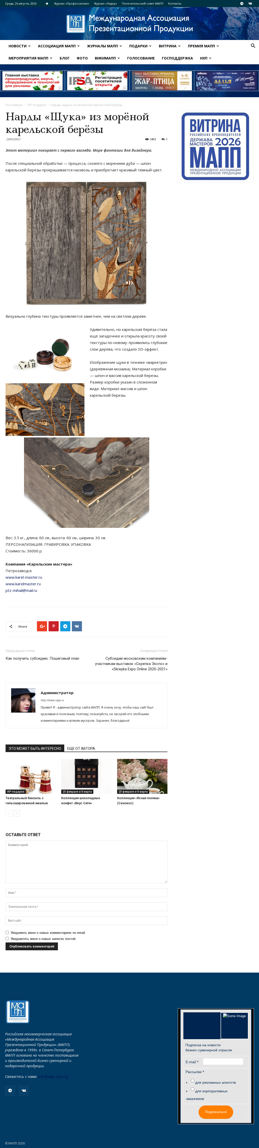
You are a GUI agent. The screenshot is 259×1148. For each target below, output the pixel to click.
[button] (253, 46)
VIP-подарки (37, 105)
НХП (203, 58)
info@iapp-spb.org (53, 1076)
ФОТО (82, 58)
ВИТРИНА (168, 46)
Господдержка (177, 58)
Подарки (138, 46)
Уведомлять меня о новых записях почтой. (43, 939)
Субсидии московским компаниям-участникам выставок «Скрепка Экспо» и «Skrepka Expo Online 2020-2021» (131, 663)
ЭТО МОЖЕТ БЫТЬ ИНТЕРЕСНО (35, 749)
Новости (18, 46)
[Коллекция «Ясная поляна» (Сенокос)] (142, 776)
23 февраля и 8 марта (77, 791)
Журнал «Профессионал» (71, 3)
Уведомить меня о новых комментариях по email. (48, 933)
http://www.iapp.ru (52, 700)
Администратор (57, 692)
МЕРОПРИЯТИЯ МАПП (28, 58)
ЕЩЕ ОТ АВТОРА (81, 749)
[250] (162, 80)
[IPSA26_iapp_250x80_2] (97, 80)
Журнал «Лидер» (105, 3)
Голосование (141, 58)
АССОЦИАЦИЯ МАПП (57, 46)
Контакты (174, 3)
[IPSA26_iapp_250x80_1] (32, 80)
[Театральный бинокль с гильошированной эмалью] (31, 776)
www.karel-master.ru (24, 577)
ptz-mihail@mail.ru (21, 590)
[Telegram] (242, 3)
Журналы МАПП (102, 46)
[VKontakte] (250, 3)
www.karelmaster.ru (23, 583)
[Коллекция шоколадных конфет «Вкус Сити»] (86, 776)
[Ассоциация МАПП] (129, 24)
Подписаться (216, 1112)
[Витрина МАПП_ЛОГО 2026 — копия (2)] (215, 146)
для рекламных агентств (215, 1082)
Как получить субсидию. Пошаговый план (42, 658)
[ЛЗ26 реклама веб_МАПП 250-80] (226, 80)
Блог (65, 58)
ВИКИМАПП (105, 58)
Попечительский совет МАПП (142, 3)
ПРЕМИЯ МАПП (201, 46)
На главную (14, 105)
